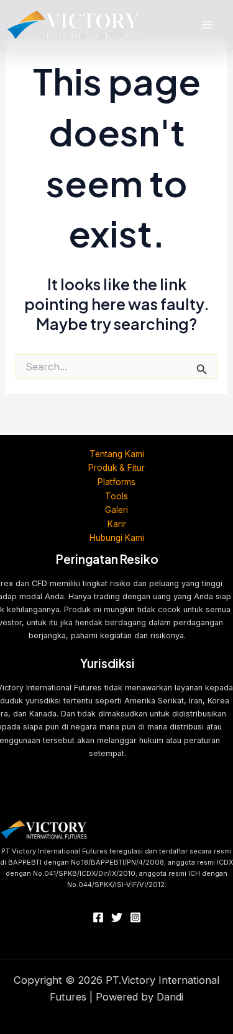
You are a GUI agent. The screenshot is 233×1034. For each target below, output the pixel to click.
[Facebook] (98, 917)
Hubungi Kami (116, 538)
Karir (116, 524)
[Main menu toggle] (207, 25)
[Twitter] (116, 917)
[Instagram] (135, 917)
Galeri (116, 510)
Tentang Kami (116, 454)
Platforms (116, 482)
